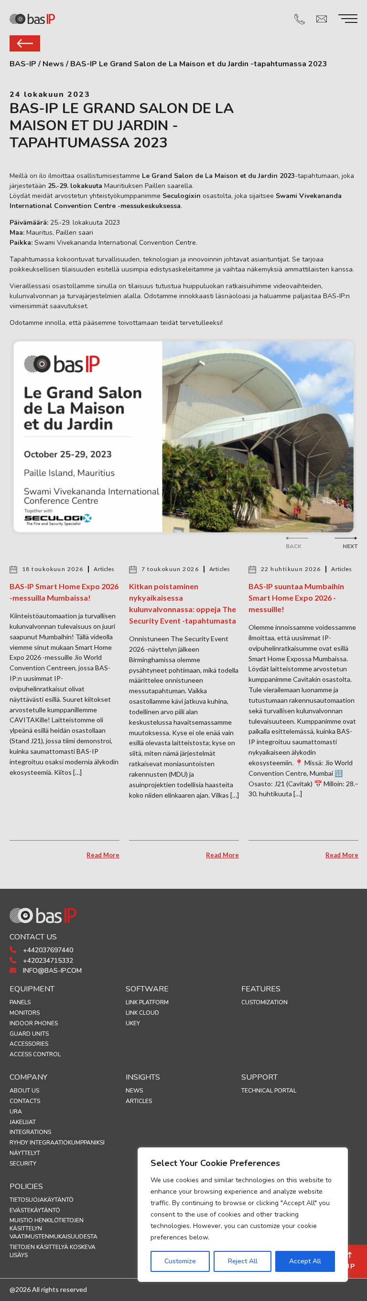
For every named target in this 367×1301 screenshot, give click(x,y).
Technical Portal (268, 1090)
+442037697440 (47, 950)
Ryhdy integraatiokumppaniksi (57, 1142)
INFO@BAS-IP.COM (51, 970)
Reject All (243, 1261)
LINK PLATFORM (147, 1002)
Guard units (29, 1034)
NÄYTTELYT (25, 1153)
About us (24, 1090)
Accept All (305, 1261)
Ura (16, 1111)
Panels (20, 1002)
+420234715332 (47, 960)
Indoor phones (34, 1023)
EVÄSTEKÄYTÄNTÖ (35, 1210)
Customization (264, 1002)
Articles (139, 1101)
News (134, 1090)
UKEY (133, 1023)
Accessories (29, 1044)
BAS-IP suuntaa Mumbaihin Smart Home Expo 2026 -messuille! (296, 598)
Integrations (30, 1132)
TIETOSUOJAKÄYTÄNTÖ (42, 1200)
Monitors (25, 1013)
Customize (180, 1261)
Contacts (25, 1101)
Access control (35, 1054)
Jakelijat (23, 1122)
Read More (102, 855)
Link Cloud (142, 1013)
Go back (25, 43)
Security (23, 1163)
